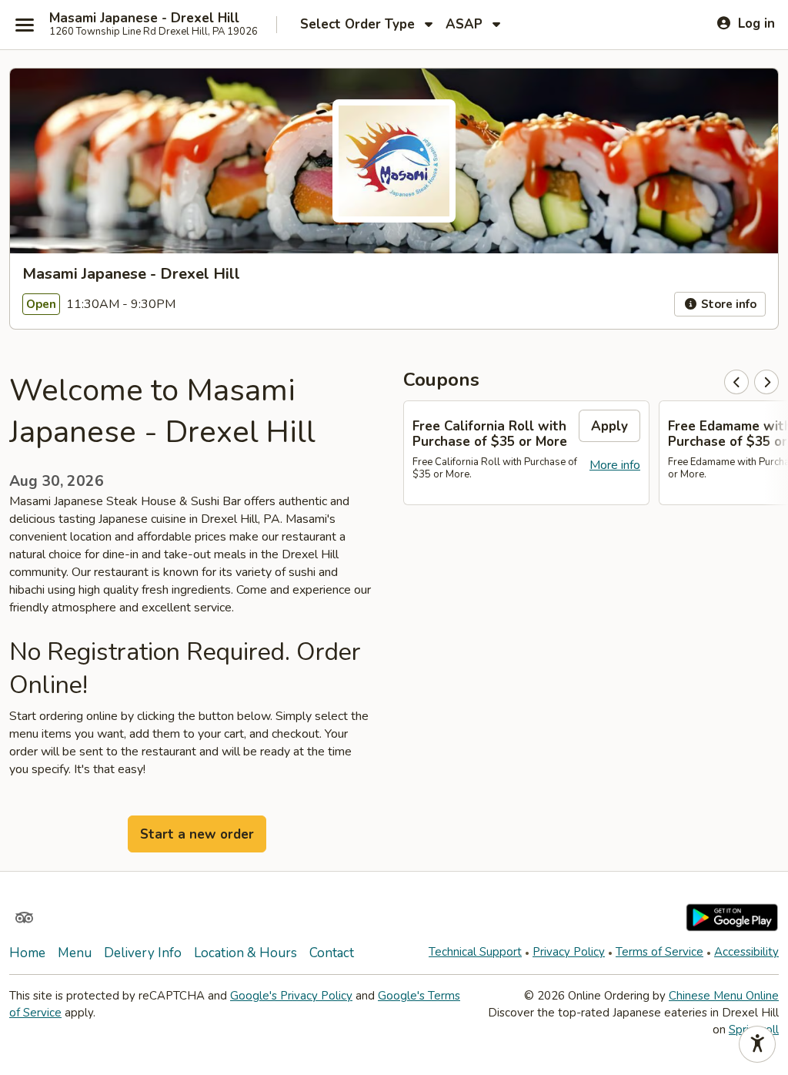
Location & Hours (245, 953)
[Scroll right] (766, 382)
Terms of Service (659, 951)
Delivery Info (143, 953)
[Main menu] (24, 24)
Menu (75, 953)
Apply (609, 426)
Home (27, 953)
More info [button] (614, 465)
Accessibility (746, 951)
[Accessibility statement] (757, 1044)
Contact (331, 953)
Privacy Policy (569, 951)
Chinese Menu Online (724, 995)
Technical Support (475, 951)
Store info (727, 304)
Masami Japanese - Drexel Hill (144, 18)
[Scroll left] (736, 382)
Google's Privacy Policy (291, 995)
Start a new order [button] (197, 834)
